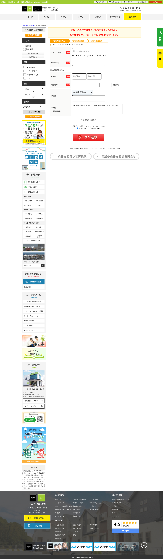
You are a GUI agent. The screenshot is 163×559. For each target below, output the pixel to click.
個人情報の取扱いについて (120, 499)
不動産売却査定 (35, 282)
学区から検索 (59, 528)
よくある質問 (28, 325)
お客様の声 (76, 513)
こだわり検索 (59, 525)
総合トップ (58, 499)
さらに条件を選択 (35, 112)
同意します (82, 128)
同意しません (96, 128)
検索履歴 (143, 2)
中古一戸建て (32, 71)
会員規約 (115, 506)
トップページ (59, 503)
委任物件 (58, 538)
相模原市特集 (94, 528)
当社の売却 (27, 287)
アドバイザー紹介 (30, 406)
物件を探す (160, 37)
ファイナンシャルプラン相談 (33, 311)
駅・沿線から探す (34, 182)
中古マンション (33, 75)
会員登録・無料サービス (32, 306)
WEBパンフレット (30, 330)
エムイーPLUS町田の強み (32, 301)
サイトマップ (116, 503)
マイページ (115, 516)
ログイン (115, 513)
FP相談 (57, 513)
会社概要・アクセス (31, 401)
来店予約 (38, 526)
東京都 (28, 46)
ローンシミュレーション (32, 316)
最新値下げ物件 (60, 535)
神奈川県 (29, 49)
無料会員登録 (39, 518)
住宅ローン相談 (29, 321)
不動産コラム (77, 516)
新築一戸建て (32, 67)
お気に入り (115, 2)
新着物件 (58, 531)
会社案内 (93, 506)
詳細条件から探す (34, 192)
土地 (28, 78)
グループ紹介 (94, 509)
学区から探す (32, 187)
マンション (76, 531)
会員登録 (132, 17)
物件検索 (101, 2)
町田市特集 (93, 525)
